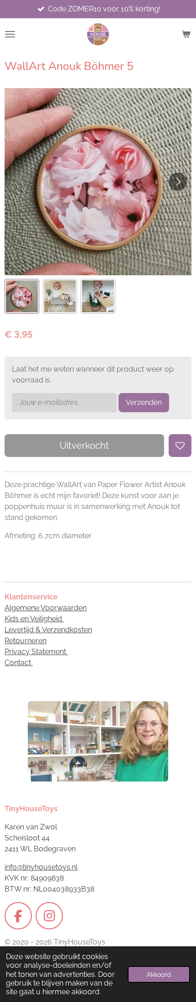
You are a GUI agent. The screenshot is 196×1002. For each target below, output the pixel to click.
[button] (22, 296)
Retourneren (25, 640)
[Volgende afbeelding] (178, 182)
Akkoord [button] (159, 974)
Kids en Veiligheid (34, 618)
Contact (19, 662)
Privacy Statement (36, 651)
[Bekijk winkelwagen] (186, 34)
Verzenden (144, 402)
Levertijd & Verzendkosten (48, 629)
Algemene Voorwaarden (46, 607)
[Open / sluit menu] (10, 34)
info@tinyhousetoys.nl (41, 867)
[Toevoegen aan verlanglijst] (180, 445)
